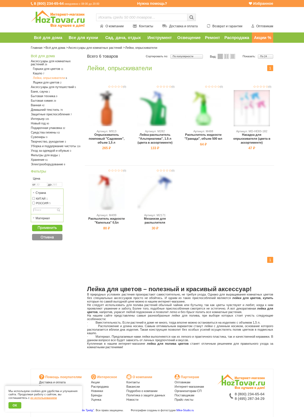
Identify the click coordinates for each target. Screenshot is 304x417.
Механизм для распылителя (155, 220)
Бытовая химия (43, 100)
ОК (15, 405)
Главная (36, 47)
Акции (95, 382)
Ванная (37, 105)
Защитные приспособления (51, 114)
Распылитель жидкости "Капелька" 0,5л (106, 220)
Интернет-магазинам (189, 386)
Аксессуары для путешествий (53, 87)
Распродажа (236, 37)
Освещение (189, 37)
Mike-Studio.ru (185, 410)
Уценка (96, 399)
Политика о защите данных (145, 395)
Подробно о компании (141, 391)
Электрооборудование (48, 164)
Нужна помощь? (152, 3)
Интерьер (40, 118)
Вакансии (133, 386)
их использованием (43, 397)
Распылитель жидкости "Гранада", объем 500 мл (203, 136)
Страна (41, 192)
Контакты (146, 26)
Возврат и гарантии (227, 26)
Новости (132, 399)
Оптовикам (264, 26)
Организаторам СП (188, 391)
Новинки (97, 391)
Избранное (263, 3)
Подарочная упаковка (48, 128)
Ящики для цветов (47, 82)
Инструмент (159, 37)
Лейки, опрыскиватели (50, 78)
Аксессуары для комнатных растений (95, 47)
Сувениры (39, 137)
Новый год (40, 123)
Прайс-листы (184, 399)
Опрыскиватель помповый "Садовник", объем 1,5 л (106, 138)
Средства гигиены (45, 132)
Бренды (96, 395)
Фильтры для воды (45, 155)
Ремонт (212, 37)
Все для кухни (83, 37)
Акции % (262, 37)
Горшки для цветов (48, 68)
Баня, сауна (40, 91)
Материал (43, 218)
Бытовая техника (44, 96)
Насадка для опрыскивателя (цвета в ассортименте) (251, 138)
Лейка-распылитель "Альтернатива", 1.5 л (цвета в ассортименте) (155, 138)
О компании (114, 26)
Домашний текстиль (47, 109)
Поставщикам (184, 395)
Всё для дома (48, 37)
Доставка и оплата (183, 26)
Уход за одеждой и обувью (51, 150)
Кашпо (38, 73)
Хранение (39, 159)
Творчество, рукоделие (48, 141)
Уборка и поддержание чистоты (55, 146)
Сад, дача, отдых (123, 37)
